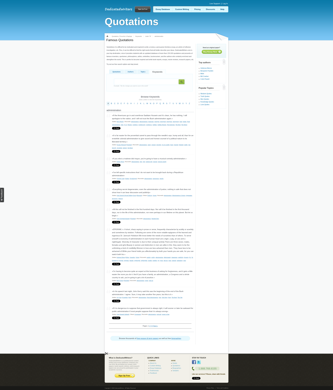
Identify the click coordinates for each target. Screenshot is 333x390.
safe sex (166, 260)
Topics (143, 72)
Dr (192, 257)
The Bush (178, 124)
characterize (174, 257)
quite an (151, 280)
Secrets (154, 195)
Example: (131, 86)
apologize (156, 121)
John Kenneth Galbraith (123, 314)
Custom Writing (182, 9)
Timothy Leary (121, 178)
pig (158, 260)
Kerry (169, 297)
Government (138, 314)
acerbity (149, 257)
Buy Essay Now (210, 52)
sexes (169, 260)
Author (127, 178)
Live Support (215, 3)
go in (125, 124)
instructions (156, 178)
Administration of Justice (178, 195)
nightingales (144, 260)
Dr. (190, 257)
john (160, 297)
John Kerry (164, 297)
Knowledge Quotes (207, 102)
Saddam (155, 124)
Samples (175, 371)
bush (181, 121)
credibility (180, 257)
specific (162, 178)
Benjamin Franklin (206, 71)
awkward (159, 314)
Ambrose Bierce (121, 257)
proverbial (119, 148)
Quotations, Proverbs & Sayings (122, 36)
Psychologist (133, 178)
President (129, 144)
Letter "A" (148, 36)
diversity (186, 257)
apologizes (169, 121)
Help (222, 9)
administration (135, 121)
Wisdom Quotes (206, 94)
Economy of (115, 260)
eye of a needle (165, 144)
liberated (181, 144)
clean (122, 124)
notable (150, 260)
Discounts (210, 9)
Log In (225, 3)
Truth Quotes (205, 96)
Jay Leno (119, 297)
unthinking (179, 260)
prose (161, 260)
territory (125, 148)
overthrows (149, 124)
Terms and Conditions (222, 388)
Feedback (153, 373)
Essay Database (163, 9)
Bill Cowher (204, 76)
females (131, 260)
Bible (202, 74)
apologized (163, 121)
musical (155, 161)
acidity (153, 257)
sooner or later (165, 314)
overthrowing (141, 124)
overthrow (135, 124)
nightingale (137, 260)
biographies (176, 338)
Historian (139, 195)
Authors (131, 72)
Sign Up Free (143, 9)
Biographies (176, 368)
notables (155, 260)
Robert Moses (120, 161)
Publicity (149, 195)
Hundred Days (155, 218)
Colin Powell (204, 79)
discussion (114, 198)
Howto (174, 363)
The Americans (171, 124)
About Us (153, 363)
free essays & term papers (148, 338)
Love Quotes (204, 105)
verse (184, 260)
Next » (155, 326)
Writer (137, 257)
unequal (174, 260)
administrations (143, 121)
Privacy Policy (210, 388)
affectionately (167, 257)
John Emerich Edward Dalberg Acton (126, 195)
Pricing (197, 9)
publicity (120, 198)
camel (149, 144)
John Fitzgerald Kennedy (123, 218)
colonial (153, 144)
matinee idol (149, 161)
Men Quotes (204, 99)
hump (171, 144)
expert (146, 280)
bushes (184, 121)
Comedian (125, 297)
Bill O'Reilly (120, 121)
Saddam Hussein (162, 124)
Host (129, 297)
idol (144, 161)
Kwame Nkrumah (121, 144)
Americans (151, 121)
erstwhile (158, 144)
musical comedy (162, 161)
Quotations (117, 72)
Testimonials (154, 371)
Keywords (138, 36)
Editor (127, 257)
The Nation (184, 124)
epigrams (126, 260)
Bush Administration (152, 297)
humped (176, 144)
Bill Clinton (120, 280)
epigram (121, 260)
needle (185, 144)
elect (141, 161)
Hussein (130, 124)
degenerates (189, 195)
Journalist (132, 257)
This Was (180, 297)
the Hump (130, 148)
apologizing (176, 121)
